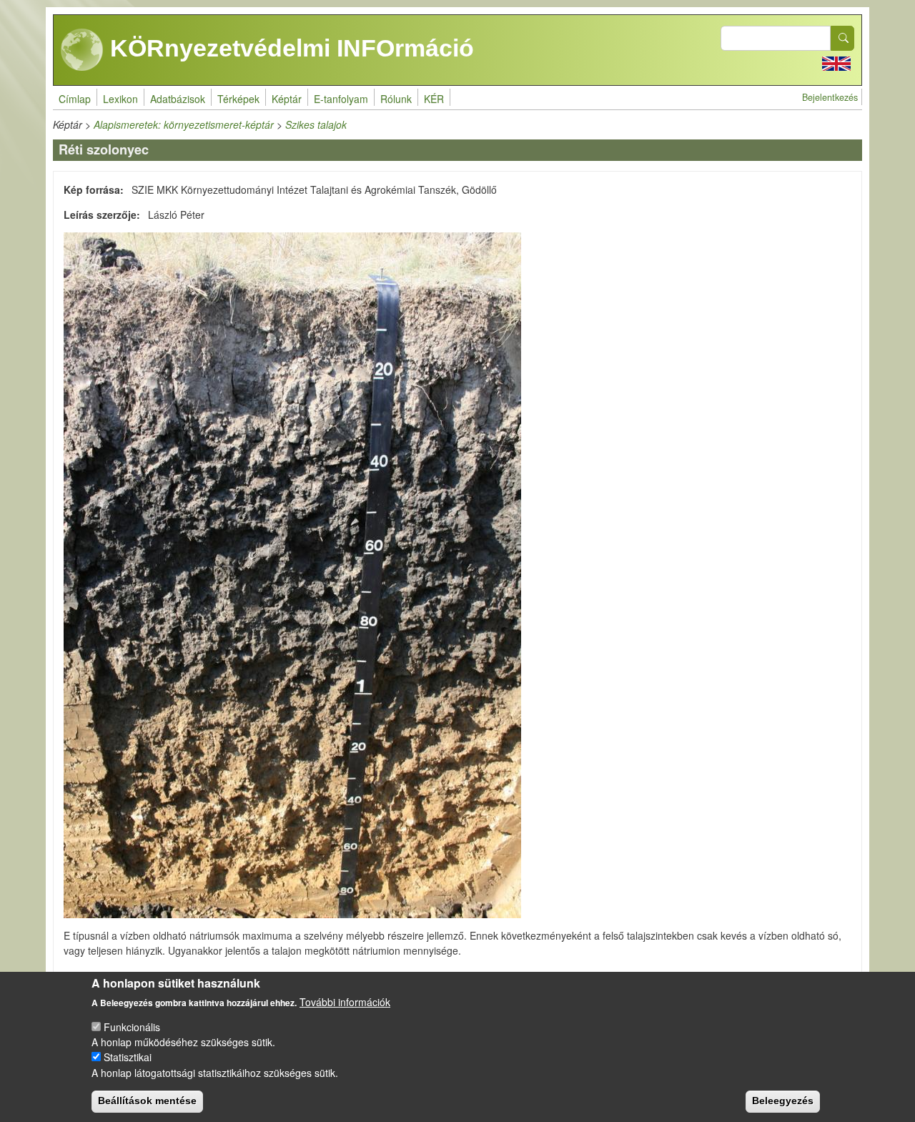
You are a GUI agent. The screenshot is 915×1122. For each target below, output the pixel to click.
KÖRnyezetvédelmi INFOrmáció (289, 47)
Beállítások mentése (147, 1100)
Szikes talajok (316, 124)
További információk (345, 1002)
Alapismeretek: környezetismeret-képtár (184, 124)
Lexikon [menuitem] (120, 99)
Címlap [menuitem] (75, 99)
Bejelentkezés (830, 97)
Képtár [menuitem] (287, 99)
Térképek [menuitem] (238, 99)
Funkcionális (132, 1027)
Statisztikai (128, 1057)
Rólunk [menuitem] (396, 99)
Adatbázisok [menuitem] (177, 99)
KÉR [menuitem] (434, 99)
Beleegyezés (782, 1100)
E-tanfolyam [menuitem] (341, 99)
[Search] (843, 38)
